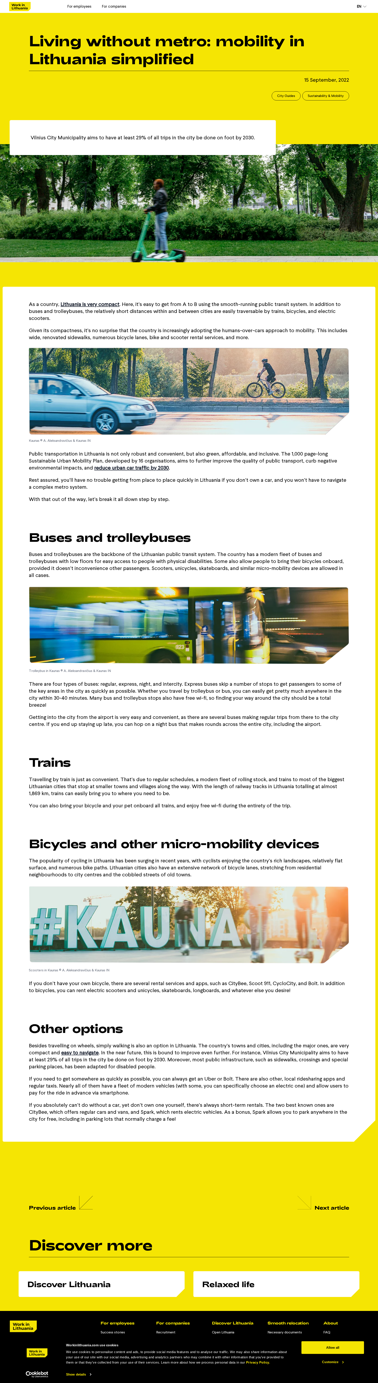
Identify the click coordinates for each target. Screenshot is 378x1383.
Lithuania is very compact (90, 304)
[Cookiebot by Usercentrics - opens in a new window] (37, 1374)
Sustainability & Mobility (326, 95)
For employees (79, 6)
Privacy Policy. (258, 1362)
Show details (76, 1374)
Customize (330, 1362)
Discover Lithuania (232, 1323)
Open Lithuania (223, 1332)
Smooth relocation (288, 1323)
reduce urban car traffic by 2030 (131, 467)
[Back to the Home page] (20, 6)
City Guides (286, 95)
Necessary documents (285, 1332)
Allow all (332, 1347)
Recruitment (165, 1332)
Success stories (113, 1332)
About (330, 1323)
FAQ (326, 1332)
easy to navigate (80, 1052)
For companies (114, 6)
